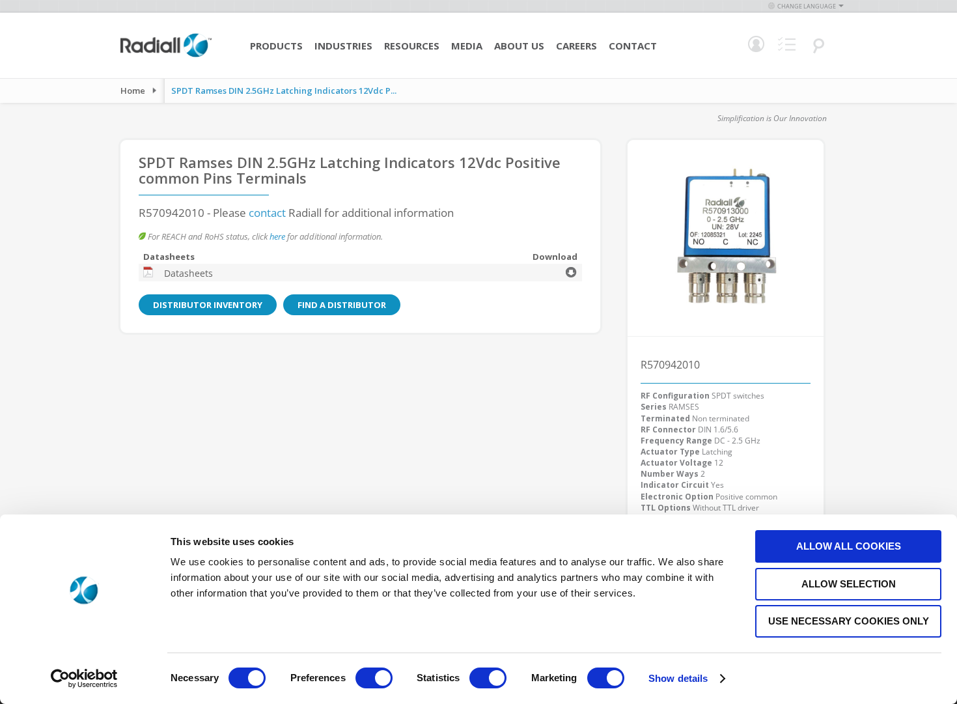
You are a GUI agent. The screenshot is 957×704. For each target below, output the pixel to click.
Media (466, 45)
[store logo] (166, 55)
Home (132, 90)
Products (276, 45)
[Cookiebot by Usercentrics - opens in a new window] (84, 678)
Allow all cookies (848, 546)
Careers (576, 45)
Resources (411, 45)
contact (267, 212)
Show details (678, 678)
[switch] (374, 679)
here (277, 236)
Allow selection (848, 583)
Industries (343, 45)
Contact (633, 45)
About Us (519, 45)
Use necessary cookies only (848, 621)
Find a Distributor (342, 305)
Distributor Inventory (207, 305)
